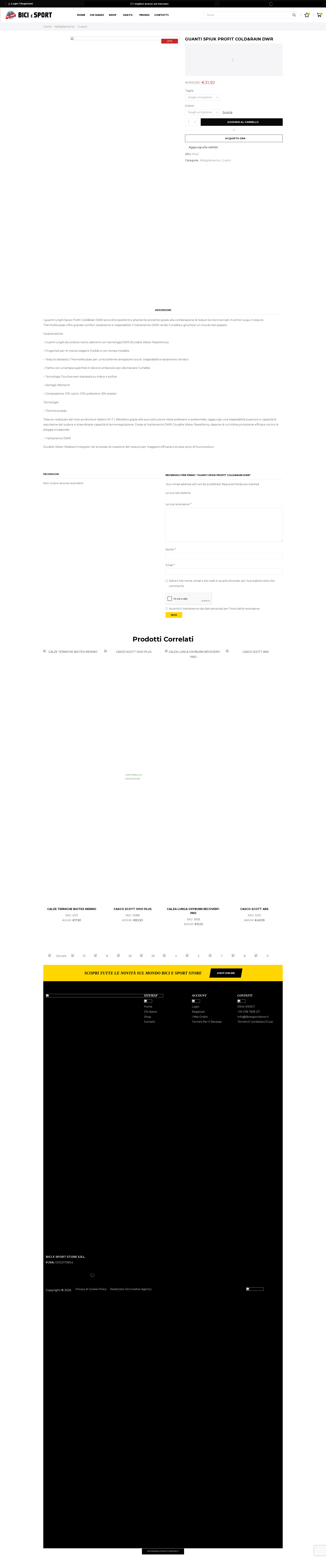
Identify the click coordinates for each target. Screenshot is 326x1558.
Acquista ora (235, 138)
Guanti (82, 26)
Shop (112, 14)
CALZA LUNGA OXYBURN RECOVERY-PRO (193, 911)
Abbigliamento (65, 26)
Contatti (161, 14)
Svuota (227, 112)
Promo (144, 14)
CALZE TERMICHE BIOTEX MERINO (71, 909)
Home (81, 14)
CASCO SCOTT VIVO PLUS (133, 909)
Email (170, 565)
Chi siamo (97, 14)
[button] (44, 956)
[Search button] (294, 15)
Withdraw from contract (163, 1551)
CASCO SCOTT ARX (254, 909)
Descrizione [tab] (163, 310)
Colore (189, 105)
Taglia (189, 90)
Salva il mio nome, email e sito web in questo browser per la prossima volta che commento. (222, 583)
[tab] (163, 310)
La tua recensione (179, 504)
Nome (171, 549)
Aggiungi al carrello (243, 122)
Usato (128, 14)
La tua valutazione (178, 493)
